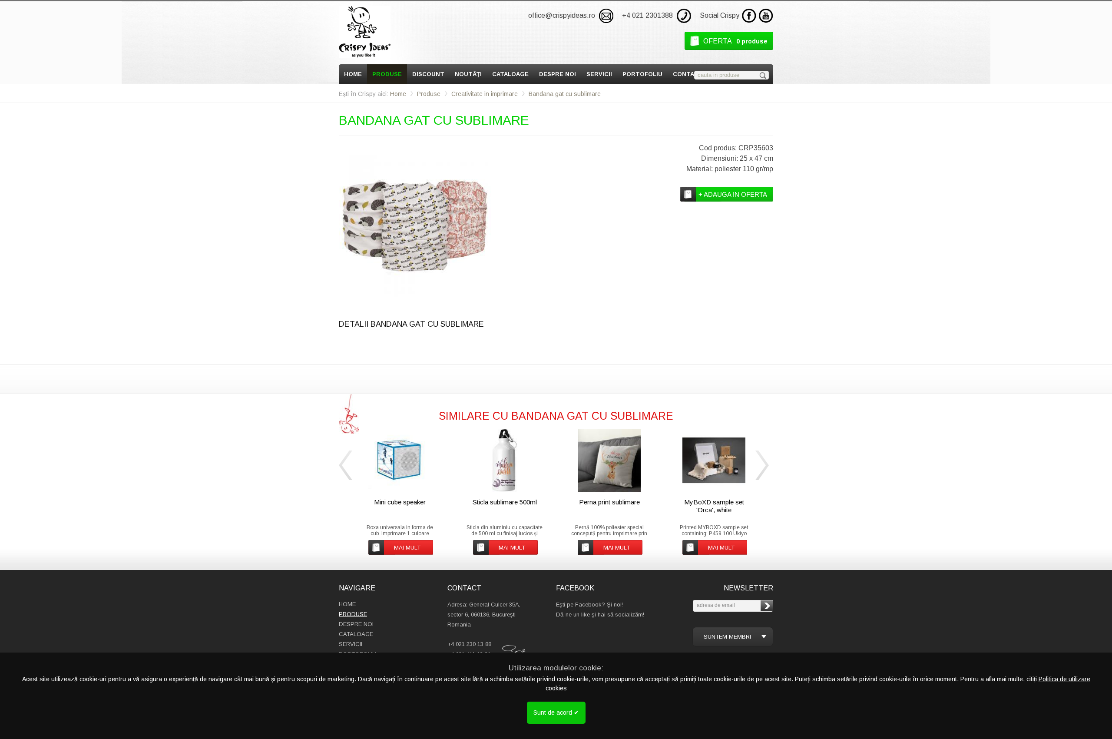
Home (353, 74)
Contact (688, 74)
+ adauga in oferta (732, 194)
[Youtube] (766, 16)
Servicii (599, 74)
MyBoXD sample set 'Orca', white (714, 506)
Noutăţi (468, 74)
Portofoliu (642, 74)
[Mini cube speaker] (399, 460)
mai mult (407, 547)
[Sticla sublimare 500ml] (504, 460)
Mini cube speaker (400, 502)
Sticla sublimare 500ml (505, 502)
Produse (387, 74)
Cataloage (510, 74)
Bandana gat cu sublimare (565, 93)
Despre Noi (557, 74)
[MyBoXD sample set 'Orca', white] (713, 460)
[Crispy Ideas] (365, 32)
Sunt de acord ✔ (556, 712)
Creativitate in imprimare (484, 93)
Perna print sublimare (609, 502)
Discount (428, 74)
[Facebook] (749, 16)
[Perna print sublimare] (609, 460)
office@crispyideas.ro (561, 15)
